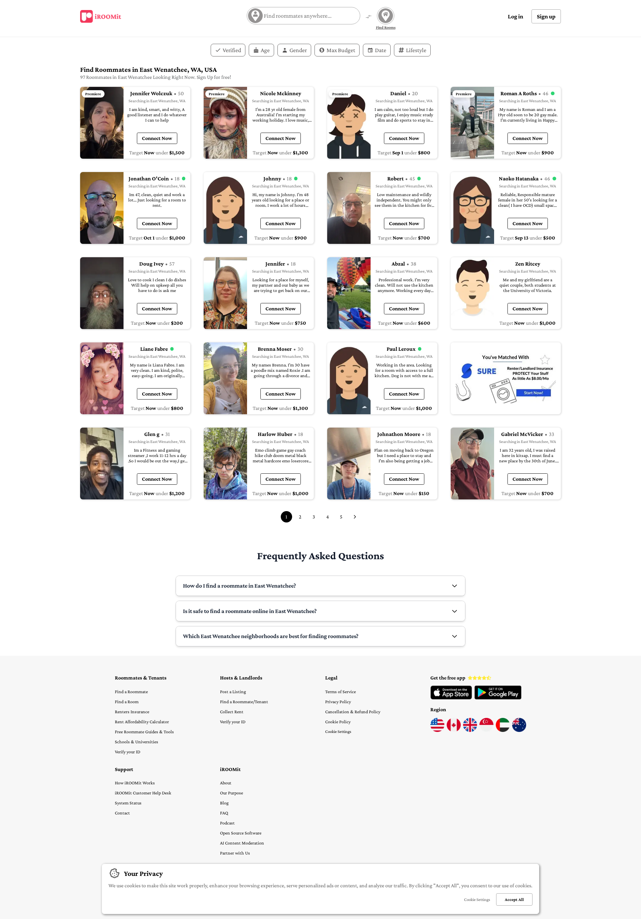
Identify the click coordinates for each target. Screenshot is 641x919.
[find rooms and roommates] (368, 17)
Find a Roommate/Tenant (244, 701)
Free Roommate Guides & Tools (144, 731)
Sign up (546, 16)
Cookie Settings (338, 731)
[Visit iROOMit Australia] (519, 730)
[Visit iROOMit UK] (470, 730)
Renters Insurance (132, 711)
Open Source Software (240, 832)
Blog (224, 802)
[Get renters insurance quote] (506, 378)
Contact (122, 812)
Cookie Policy (338, 721)
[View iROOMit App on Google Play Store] (497, 698)
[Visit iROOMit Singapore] (486, 730)
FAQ (224, 812)
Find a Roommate (131, 691)
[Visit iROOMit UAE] (503, 730)
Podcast (227, 822)
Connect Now (157, 138)
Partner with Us (235, 853)
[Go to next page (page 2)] (355, 516)
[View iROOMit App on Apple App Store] (451, 698)
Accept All (514, 899)
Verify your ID (127, 751)
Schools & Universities (136, 741)
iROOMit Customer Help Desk (143, 792)
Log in (515, 16)
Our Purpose (231, 792)
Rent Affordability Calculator (142, 721)
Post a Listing (233, 691)
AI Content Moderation (242, 843)
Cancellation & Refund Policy (352, 711)
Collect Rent (231, 711)
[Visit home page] (100, 16)
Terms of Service (340, 691)
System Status (128, 802)
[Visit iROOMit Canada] (454, 730)
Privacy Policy (338, 701)
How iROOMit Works (135, 782)
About (225, 782)
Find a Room (127, 701)
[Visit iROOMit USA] (437, 730)
